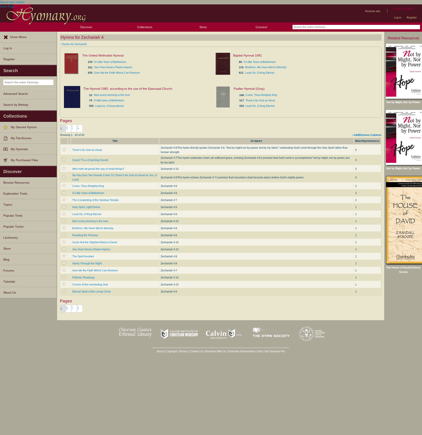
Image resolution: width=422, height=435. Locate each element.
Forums (8, 270)
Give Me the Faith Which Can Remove (117, 72)
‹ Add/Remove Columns (367, 135)
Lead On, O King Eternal (259, 72)
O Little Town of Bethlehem (110, 62)
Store (203, 27)
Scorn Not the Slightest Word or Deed (94, 242)
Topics (7, 204)
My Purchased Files (24, 160)
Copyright (171, 351)
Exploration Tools (15, 193)
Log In (7, 48)
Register (412, 17)
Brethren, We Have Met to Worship (265, 67)
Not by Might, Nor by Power (403, 102)
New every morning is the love (112, 95)
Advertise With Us (215, 351)
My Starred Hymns (24, 127)
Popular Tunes (13, 226)
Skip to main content (12, 2)
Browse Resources (16, 182)
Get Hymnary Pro (275, 351)
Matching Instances (367, 141)
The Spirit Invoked (83, 256)
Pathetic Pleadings (83, 277)
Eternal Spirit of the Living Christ (91, 291)
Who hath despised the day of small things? (98, 168)
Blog (6, 259)
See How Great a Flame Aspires (113, 67)
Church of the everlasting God (90, 284)
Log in (397, 17)
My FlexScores (21, 138)
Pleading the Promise (85, 235)
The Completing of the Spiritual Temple (95, 200)
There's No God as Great (260, 100)
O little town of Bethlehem (109, 100)
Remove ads (372, 11)
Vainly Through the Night (87, 263)
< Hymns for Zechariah (73, 44)
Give (260, 351)
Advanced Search (15, 93)
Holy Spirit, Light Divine (86, 207)
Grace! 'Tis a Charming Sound (90, 160)
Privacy (183, 351)
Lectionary (10, 237)
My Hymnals (19, 149)
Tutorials (9, 281)
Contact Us (196, 351)
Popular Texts (12, 215)
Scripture (256, 141)
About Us (9, 292)
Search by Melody (15, 104)
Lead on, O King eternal (109, 106)
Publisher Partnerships (241, 351)
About (160, 351)
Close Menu (18, 37)
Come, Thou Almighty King (261, 95)
